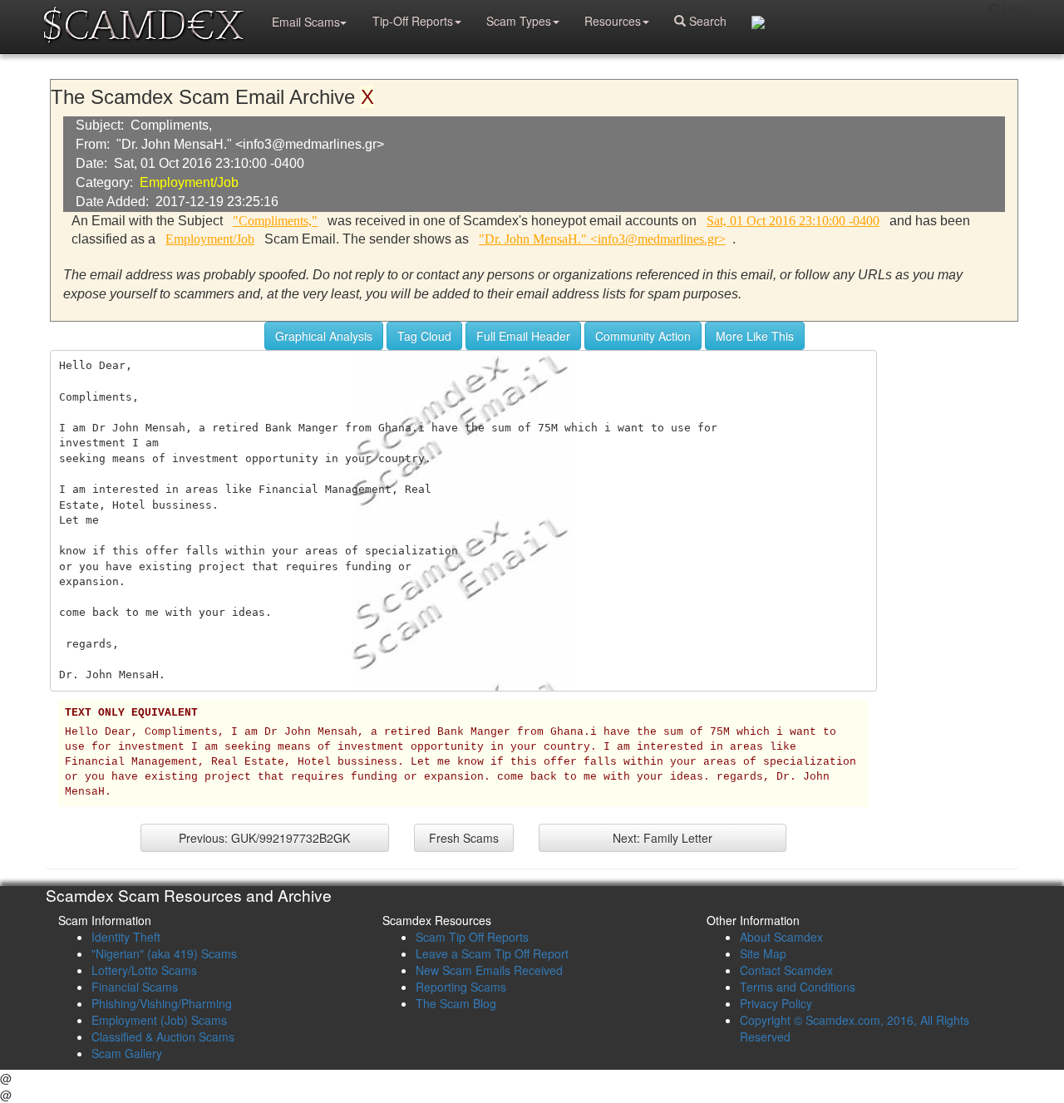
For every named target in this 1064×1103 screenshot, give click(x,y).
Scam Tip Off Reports (472, 936)
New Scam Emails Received (489, 970)
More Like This (755, 335)
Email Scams (306, 21)
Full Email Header (523, 335)
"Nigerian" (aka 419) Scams (164, 953)
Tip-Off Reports (412, 20)
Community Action (643, 335)
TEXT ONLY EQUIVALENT (131, 713)
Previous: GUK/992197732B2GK (264, 838)
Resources (612, 20)
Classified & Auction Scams (162, 1036)
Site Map (763, 953)
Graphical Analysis (323, 335)
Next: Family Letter (662, 838)
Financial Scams (134, 986)
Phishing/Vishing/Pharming (161, 1003)
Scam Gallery (126, 1053)
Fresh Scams (464, 838)
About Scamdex (781, 936)
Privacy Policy (776, 1003)
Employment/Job (189, 182)
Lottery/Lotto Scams (144, 970)
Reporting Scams (461, 986)
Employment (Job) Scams (159, 1020)
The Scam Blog (456, 1003)
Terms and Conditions (797, 986)
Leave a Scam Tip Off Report (492, 953)
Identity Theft (125, 936)
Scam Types (518, 20)
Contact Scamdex (786, 970)
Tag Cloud (424, 335)
